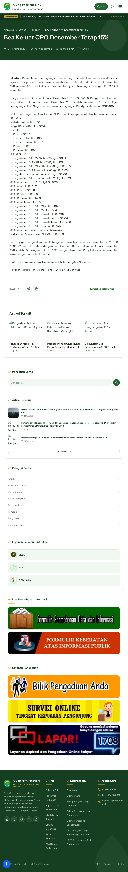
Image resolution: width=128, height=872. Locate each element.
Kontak (121, 864)
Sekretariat (72, 790)
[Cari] (116, 382)
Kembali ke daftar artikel (102, 288)
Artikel (23, 30)
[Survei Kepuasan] (64, 711)
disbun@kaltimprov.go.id (112, 802)
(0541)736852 (109, 789)
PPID (98, 864)
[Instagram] (7, 819)
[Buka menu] (120, 6)
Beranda (9, 30)
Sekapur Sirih (52, 790)
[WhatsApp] (36, 819)
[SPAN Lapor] (64, 740)
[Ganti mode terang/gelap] (112, 7)
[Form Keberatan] (64, 643)
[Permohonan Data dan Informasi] (64, 618)
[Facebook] (14, 819)
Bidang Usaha (73, 795)
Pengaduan (109, 864)
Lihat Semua (62, 451)
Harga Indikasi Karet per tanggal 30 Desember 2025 (46, 16)
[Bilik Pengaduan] (64, 686)
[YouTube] (29, 819)
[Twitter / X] (22, 819)
